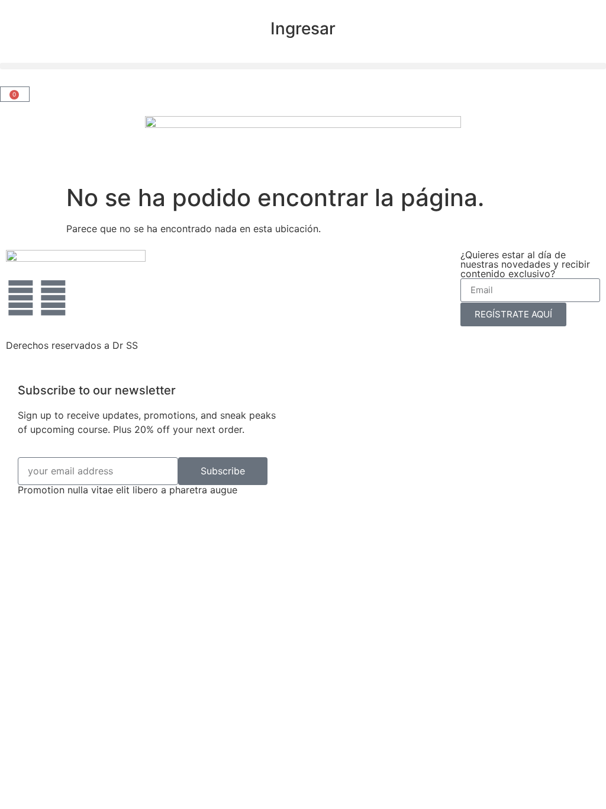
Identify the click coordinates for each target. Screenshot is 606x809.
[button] (303, 66)
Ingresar (303, 28)
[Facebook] (53, 298)
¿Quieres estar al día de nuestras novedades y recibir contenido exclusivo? (525, 264)
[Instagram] (21, 298)
